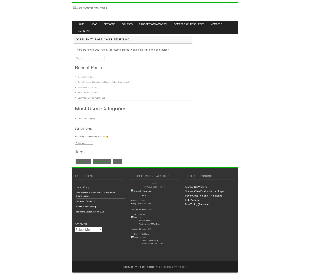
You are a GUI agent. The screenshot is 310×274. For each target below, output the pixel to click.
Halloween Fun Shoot (87, 87)
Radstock (155, 183)
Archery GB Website (196, 186)
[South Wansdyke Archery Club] (90, 7)
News (94, 24)
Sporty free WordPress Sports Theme (142, 266)
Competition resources (189, 24)
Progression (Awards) (153, 24)
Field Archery (192, 200)
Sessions (109, 24)
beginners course (102, 161)
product (117, 161)
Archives (81, 223)
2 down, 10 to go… (86, 76)
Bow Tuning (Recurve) (197, 204)
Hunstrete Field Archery (88, 92)
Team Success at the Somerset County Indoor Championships (105, 82)
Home (81, 24)
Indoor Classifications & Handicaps (203, 195)
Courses (127, 24)
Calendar (84, 31)
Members (216, 24)
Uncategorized (84, 118)
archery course (83, 161)
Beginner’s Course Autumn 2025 (92, 97)
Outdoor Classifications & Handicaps (204, 191)
